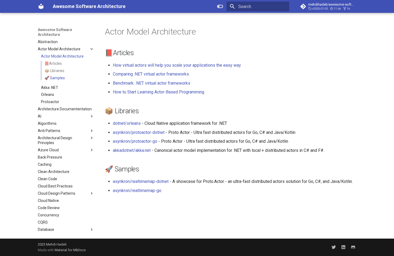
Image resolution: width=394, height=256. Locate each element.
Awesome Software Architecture (55, 32)
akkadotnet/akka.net (132, 150)
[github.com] (353, 247)
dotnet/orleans (127, 123)
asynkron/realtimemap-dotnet (141, 181)
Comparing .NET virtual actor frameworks (151, 74)
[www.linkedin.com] (343, 247)
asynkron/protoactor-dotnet (139, 132)
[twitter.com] (333, 247)
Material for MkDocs (70, 250)
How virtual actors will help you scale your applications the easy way (177, 65)
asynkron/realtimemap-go (137, 190)
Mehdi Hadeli (56, 244)
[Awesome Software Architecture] (41, 6)
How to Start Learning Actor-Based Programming (158, 92)
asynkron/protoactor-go (135, 141)
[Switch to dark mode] (220, 6)
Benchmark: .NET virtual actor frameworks (151, 83)
